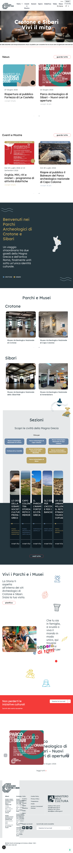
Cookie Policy (35, 796)
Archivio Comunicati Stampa (37, 807)
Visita (24, 796)
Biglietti (32, 33)
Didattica (25, 808)
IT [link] (66, 6)
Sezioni (24, 803)
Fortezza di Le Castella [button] (14, 451)
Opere (24, 805)
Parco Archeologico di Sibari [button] (36, 460)
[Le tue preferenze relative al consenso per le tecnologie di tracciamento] (70, 850)
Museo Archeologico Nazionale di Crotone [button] (14, 441)
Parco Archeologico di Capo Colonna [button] (36, 441)
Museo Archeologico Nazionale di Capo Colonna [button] (58, 441)
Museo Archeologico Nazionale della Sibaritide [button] (35, 451)
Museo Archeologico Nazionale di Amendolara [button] (57, 451)
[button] (32, 333)
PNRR (32, 804)
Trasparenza (34, 801)
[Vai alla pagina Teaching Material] (56, 661)
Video (24, 810)
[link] (26, 6)
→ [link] (39, 115)
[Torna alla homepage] (8, 6)
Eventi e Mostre (24, 799)
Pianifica (40, 33)
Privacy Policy (35, 799)
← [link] (34, 115)
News (24, 813)
